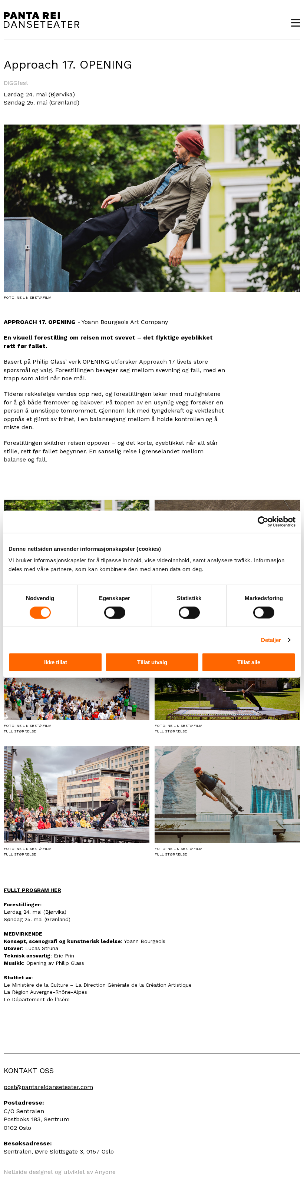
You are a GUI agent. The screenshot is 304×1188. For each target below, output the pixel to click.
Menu (292, 23)
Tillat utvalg (152, 662)
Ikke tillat (55, 662)
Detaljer (271, 639)
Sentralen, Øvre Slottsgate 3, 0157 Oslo (59, 1151)
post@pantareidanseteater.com (48, 1087)
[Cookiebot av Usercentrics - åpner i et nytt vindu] (263, 521)
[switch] (114, 612)
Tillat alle (248, 662)
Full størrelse (20, 731)
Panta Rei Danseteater (41, 20)
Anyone (105, 1171)
